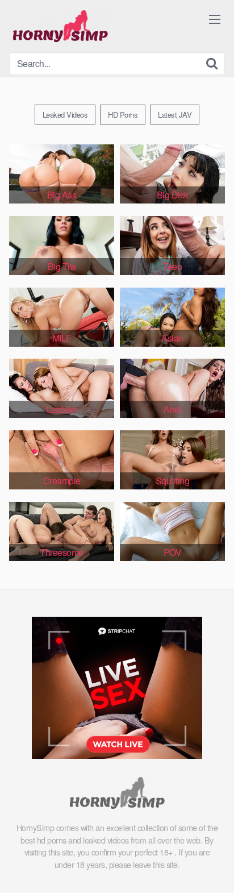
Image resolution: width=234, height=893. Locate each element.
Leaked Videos (65, 114)
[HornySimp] (60, 26)
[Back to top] (214, 868)
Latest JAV (174, 114)
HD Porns (122, 114)
